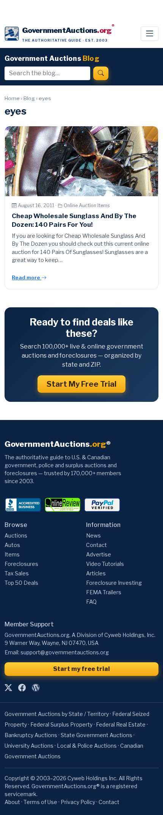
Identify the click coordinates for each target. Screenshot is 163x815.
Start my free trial (81, 668)
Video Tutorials (105, 564)
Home (12, 98)
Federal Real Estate (121, 724)
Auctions (16, 535)
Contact (96, 545)
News (93, 535)
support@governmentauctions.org (64, 652)
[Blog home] (35, 687)
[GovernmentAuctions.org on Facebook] (22, 687)
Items (12, 554)
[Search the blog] (100, 73)
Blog (29, 98)
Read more (26, 277)
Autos (12, 545)
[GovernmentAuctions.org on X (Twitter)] (8, 687)
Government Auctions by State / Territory (57, 714)
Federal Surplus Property (61, 724)
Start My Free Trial (81, 384)
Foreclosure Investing (114, 582)
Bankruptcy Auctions (31, 735)
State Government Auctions (96, 735)
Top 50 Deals (21, 582)
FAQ (91, 601)
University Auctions (29, 745)
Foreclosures (21, 564)
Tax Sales (17, 573)
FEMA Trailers (103, 592)
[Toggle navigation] (149, 33)
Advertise (98, 554)
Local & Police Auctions (87, 745)
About (12, 802)
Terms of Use (40, 802)
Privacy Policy (78, 802)
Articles (96, 573)
